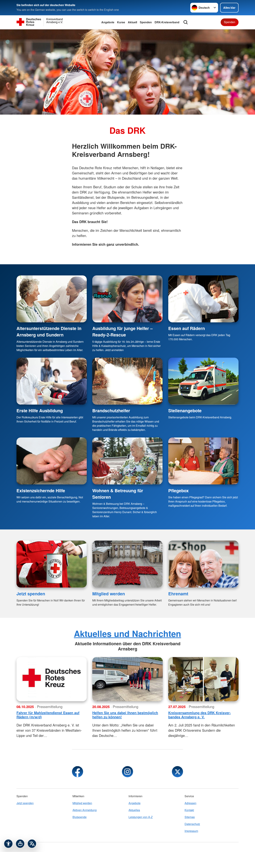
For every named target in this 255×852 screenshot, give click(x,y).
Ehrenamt (178, 593)
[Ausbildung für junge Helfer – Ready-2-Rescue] (127, 298)
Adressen (190, 803)
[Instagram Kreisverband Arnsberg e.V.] (127, 771)
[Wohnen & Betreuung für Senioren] (127, 460)
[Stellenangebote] (203, 381)
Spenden (146, 22)
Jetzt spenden (30, 593)
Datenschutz (192, 824)
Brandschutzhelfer (111, 410)
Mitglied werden (108, 593)
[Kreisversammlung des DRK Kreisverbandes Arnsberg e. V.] (203, 679)
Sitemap (190, 817)
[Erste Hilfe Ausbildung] (51, 381)
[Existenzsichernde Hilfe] (51, 460)
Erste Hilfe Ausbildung (39, 410)
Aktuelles (134, 810)
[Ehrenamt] (203, 564)
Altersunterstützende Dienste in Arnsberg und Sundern (48, 331)
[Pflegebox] (203, 460)
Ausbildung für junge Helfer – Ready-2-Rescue (122, 331)
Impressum (191, 831)
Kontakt (189, 810)
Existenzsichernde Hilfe (40, 490)
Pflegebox (178, 490)
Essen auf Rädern (186, 328)
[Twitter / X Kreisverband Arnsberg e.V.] (177, 771)
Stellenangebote (185, 410)
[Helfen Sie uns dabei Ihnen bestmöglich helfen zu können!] (127, 679)
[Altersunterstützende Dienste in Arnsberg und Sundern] (51, 298)
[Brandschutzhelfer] (127, 381)
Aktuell (132, 22)
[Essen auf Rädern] (203, 298)
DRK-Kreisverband (167, 22)
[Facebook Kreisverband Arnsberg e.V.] (77, 771)
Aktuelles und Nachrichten (127, 633)
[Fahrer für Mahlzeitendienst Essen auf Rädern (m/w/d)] (51, 679)
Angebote (107, 22)
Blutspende (80, 817)
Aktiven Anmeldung (85, 810)
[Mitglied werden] (127, 564)
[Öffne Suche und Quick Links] (185, 22)
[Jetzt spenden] (51, 564)
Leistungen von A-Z (141, 817)
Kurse (121, 22)
